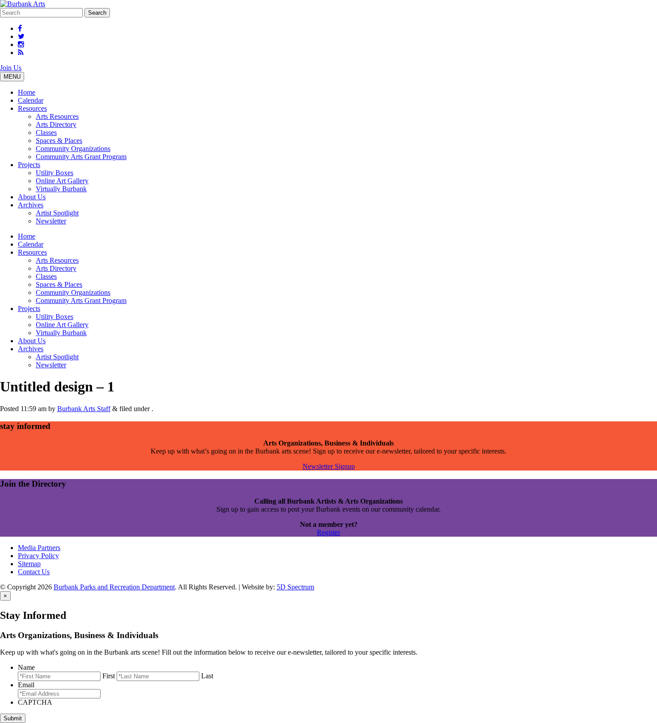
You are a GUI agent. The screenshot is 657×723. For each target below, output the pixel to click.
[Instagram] (21, 44)
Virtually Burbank (61, 189)
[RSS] (21, 52)
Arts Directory (56, 124)
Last (207, 676)
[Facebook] (20, 28)
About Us (32, 197)
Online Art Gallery (62, 181)
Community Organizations (73, 148)
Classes (46, 132)
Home (26, 92)
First (108, 676)
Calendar (30, 100)
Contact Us (34, 572)
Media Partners (39, 547)
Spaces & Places (59, 140)
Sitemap (29, 563)
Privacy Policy (38, 555)
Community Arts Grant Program (81, 156)
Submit (13, 718)
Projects (29, 164)
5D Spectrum (295, 587)
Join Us (10, 67)
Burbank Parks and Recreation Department (114, 587)
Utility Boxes (54, 173)
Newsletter (51, 221)
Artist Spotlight (57, 213)
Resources (32, 108)
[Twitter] (21, 36)
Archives (30, 205)
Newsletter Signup (329, 466)
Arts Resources (57, 116)
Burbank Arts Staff (83, 408)
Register (328, 532)
